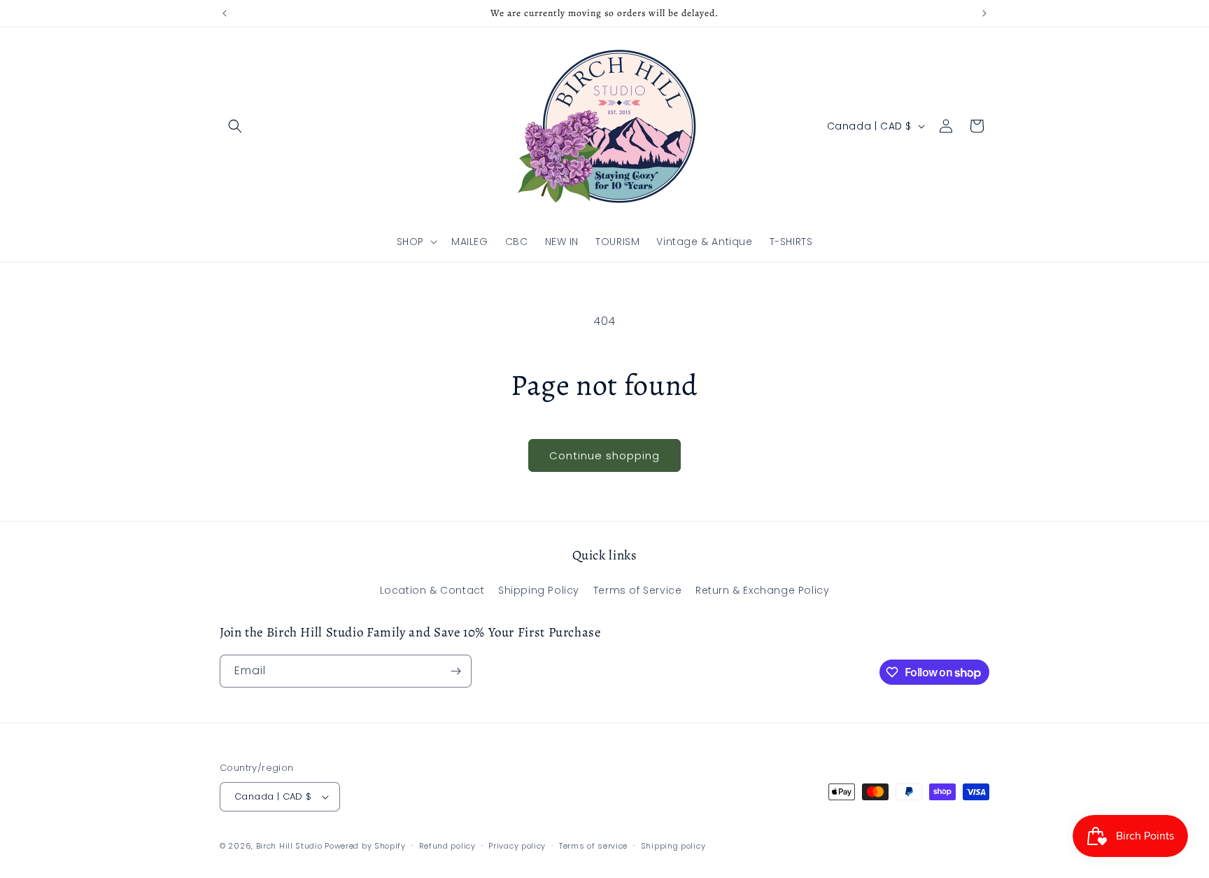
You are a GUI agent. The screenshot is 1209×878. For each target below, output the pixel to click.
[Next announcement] (984, 13)
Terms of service (593, 845)
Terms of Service (637, 590)
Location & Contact (432, 590)
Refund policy (447, 845)
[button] (235, 126)
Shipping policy (673, 845)
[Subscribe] (455, 671)
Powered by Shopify (365, 845)
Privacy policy (517, 845)
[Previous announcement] (224, 13)
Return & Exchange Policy (762, 590)
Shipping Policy (538, 590)
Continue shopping (604, 455)
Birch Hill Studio (289, 845)
